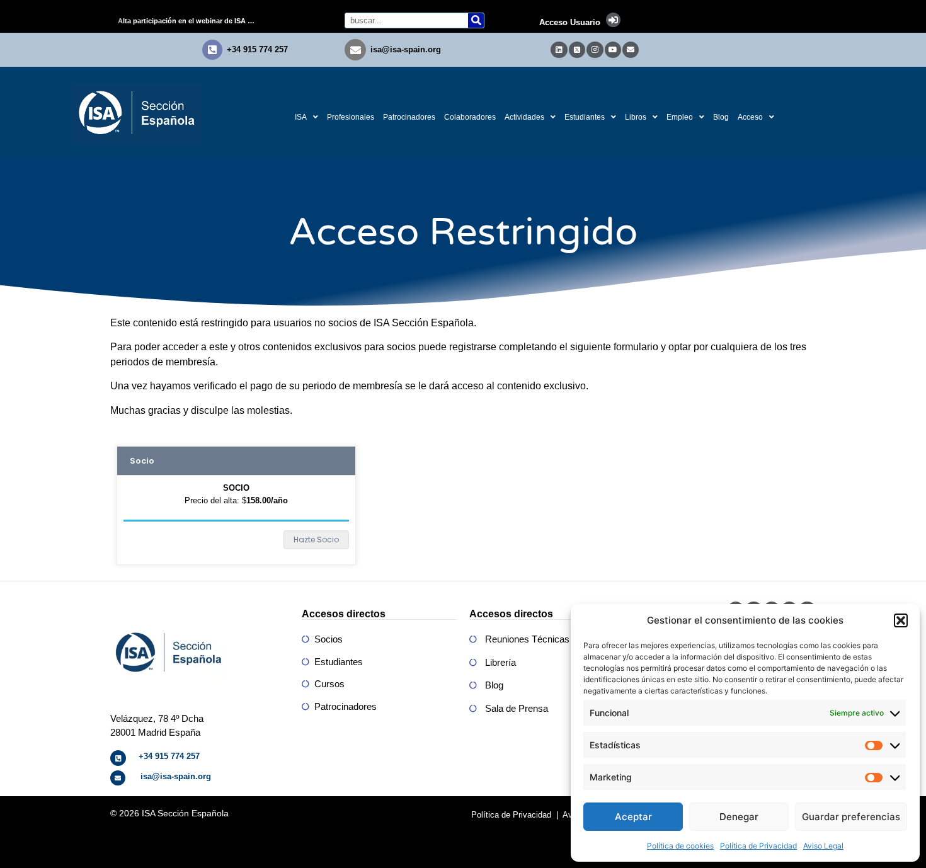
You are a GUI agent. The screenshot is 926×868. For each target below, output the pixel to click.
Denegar (738, 817)
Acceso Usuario (569, 22)
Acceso (750, 117)
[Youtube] (613, 50)
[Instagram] (594, 50)
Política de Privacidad (758, 845)
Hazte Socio (316, 539)
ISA (301, 117)
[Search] (476, 20)
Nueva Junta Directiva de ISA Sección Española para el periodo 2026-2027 (191, 21)
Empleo (679, 117)
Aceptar (633, 817)
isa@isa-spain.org (405, 49)
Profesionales (350, 117)
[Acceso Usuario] (613, 20)
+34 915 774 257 (257, 49)
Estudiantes (584, 117)
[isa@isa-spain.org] (355, 49)
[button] (901, 620)
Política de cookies (680, 845)
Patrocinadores (409, 117)
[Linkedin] (559, 50)
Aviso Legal (823, 845)
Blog (721, 117)
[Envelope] (630, 50)
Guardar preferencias (851, 817)
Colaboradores (470, 117)
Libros (635, 117)
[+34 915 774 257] (212, 50)
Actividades (524, 117)
